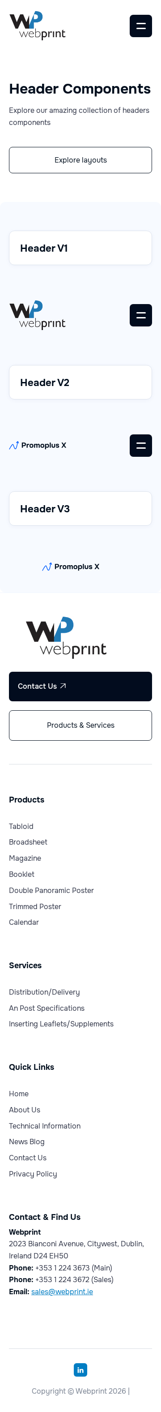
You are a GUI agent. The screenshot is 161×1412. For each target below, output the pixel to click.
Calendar (24, 922)
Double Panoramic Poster (51, 891)
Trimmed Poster (35, 907)
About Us (24, 1110)
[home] (47, 26)
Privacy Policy (33, 1174)
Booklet (21, 875)
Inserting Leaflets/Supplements (61, 1024)
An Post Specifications (47, 1008)
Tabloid (21, 827)
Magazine (25, 858)
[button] (141, 26)
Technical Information (44, 1126)
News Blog (27, 1142)
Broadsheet (28, 842)
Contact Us (42, 686)
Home (19, 1094)
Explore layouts (81, 160)
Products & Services (80, 725)
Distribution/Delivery (44, 992)
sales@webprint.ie (62, 1291)
